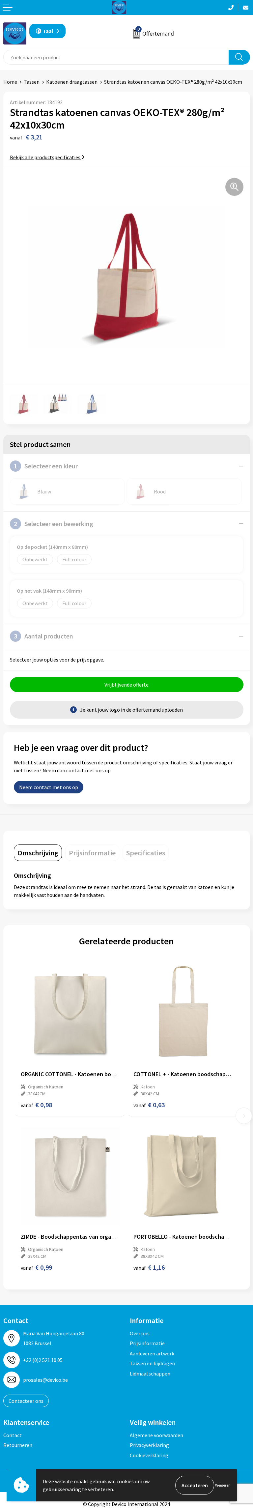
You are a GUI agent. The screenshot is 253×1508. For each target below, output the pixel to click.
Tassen (32, 81)
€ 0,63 (149, 1105)
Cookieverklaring (149, 1455)
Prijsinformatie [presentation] (92, 852)
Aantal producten (43, 636)
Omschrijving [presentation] (37, 852)
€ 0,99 (36, 1267)
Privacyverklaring (149, 1445)
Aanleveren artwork (152, 1353)
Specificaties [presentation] (145, 852)
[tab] (38, 852)
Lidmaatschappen (150, 1373)
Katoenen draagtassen (72, 81)
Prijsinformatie (147, 1343)
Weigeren (223, 1485)
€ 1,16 (149, 1267)
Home (10, 81)
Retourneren (17, 1445)
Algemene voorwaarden (156, 1435)
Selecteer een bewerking (53, 523)
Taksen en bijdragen (152, 1363)
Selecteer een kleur (46, 466)
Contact (12, 1435)
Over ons (140, 1333)
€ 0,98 (36, 1105)
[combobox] (116, 57)
